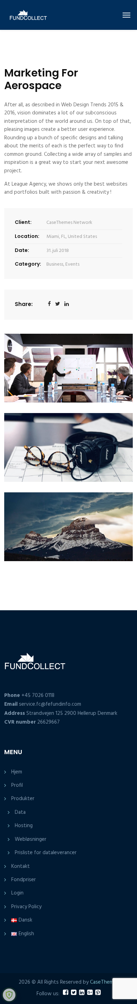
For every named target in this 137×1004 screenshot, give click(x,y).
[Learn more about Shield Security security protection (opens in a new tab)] (9, 995)
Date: (22, 250)
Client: (23, 222)
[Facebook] (49, 304)
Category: (28, 263)
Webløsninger (30, 839)
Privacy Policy (26, 907)
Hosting (24, 826)
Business (54, 264)
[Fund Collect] (24, 15)
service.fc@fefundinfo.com (50, 704)
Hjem (16, 772)
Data (20, 812)
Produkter (22, 798)
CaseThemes (104, 982)
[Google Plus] (66, 304)
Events (72, 264)
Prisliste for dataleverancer (46, 853)
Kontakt (20, 866)
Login (17, 893)
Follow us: (48, 994)
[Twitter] (57, 304)
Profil (17, 785)
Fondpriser (23, 880)
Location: (27, 236)
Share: (24, 304)
